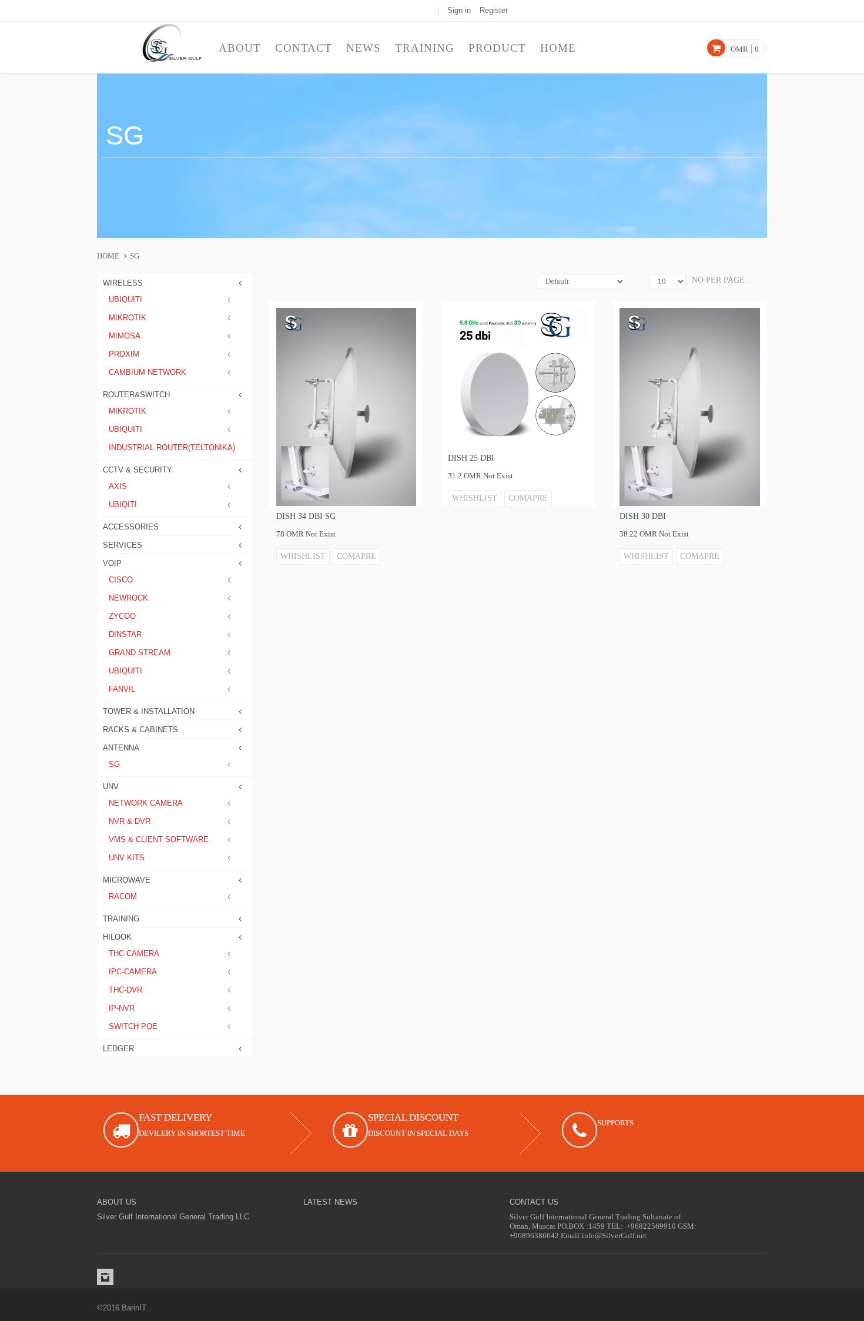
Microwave (126, 880)
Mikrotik (127, 317)
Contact (303, 48)
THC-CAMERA (134, 953)
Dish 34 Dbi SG (306, 516)
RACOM (123, 896)
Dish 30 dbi (642, 516)
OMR (739, 49)
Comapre (356, 556)
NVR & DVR (129, 821)
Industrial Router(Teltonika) (172, 447)
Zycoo (122, 616)
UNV (111, 786)
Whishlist (303, 556)
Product (497, 48)
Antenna (121, 747)
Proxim (124, 354)
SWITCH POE (133, 1026)
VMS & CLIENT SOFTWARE (159, 839)
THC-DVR (125, 989)
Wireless (123, 283)
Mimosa (124, 335)
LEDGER (118, 1048)
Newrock (128, 598)
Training (424, 48)
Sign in (459, 10)
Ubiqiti (123, 504)
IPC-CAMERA (133, 971)
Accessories (131, 526)
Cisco (121, 579)
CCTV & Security (137, 469)
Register (494, 10)
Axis (118, 486)
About (240, 48)
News (363, 48)
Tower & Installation (149, 711)
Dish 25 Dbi (471, 458)
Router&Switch (136, 394)
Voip (112, 563)
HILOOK (117, 937)
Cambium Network (147, 372)
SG (114, 764)
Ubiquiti (125, 299)
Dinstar (125, 634)
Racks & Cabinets (140, 729)
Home (558, 48)
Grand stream (139, 652)
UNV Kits (127, 857)
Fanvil (122, 689)
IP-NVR (122, 1008)
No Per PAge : (720, 280)
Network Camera (146, 803)
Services (122, 545)
